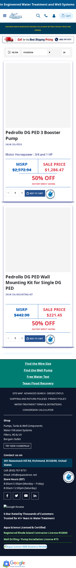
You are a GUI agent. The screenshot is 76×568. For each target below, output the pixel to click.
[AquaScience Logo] (16, 15)
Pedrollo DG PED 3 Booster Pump (33, 135)
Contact (46, 16)
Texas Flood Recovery (38, 383)
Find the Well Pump (38, 370)
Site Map (18, 393)
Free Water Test (38, 377)
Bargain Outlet (12, 439)
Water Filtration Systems (18, 430)
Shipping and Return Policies (28, 398)
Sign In (54, 16)
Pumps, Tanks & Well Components (23, 426)
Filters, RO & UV (13, 434)
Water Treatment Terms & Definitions (38, 404)
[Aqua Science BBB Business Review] (25, 546)
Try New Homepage (17, 446)
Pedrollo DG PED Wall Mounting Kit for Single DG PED (33, 282)
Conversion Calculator (38, 410)
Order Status (55, 393)
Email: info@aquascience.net (20, 474)
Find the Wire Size (38, 364)
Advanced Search (35, 393)
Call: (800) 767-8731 (15, 470)
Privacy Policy (57, 398)
